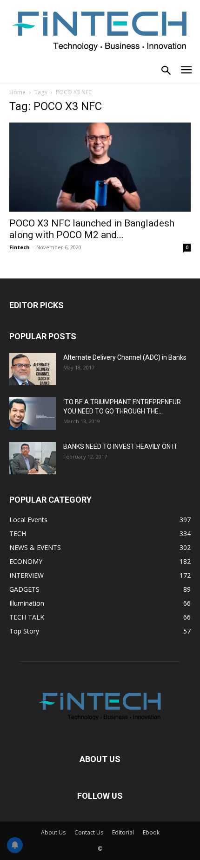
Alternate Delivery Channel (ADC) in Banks (125, 357)
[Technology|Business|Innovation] (100, 30)
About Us (53, 832)
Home (17, 92)
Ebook (151, 832)
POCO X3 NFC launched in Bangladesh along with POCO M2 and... (91, 229)
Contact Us (88, 832)
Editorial (123, 832)
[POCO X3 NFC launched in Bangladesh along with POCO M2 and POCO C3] (100, 167)
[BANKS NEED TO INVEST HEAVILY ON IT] (32, 458)
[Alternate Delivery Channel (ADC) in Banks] (32, 369)
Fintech (19, 247)
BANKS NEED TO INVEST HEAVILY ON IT (120, 446)
